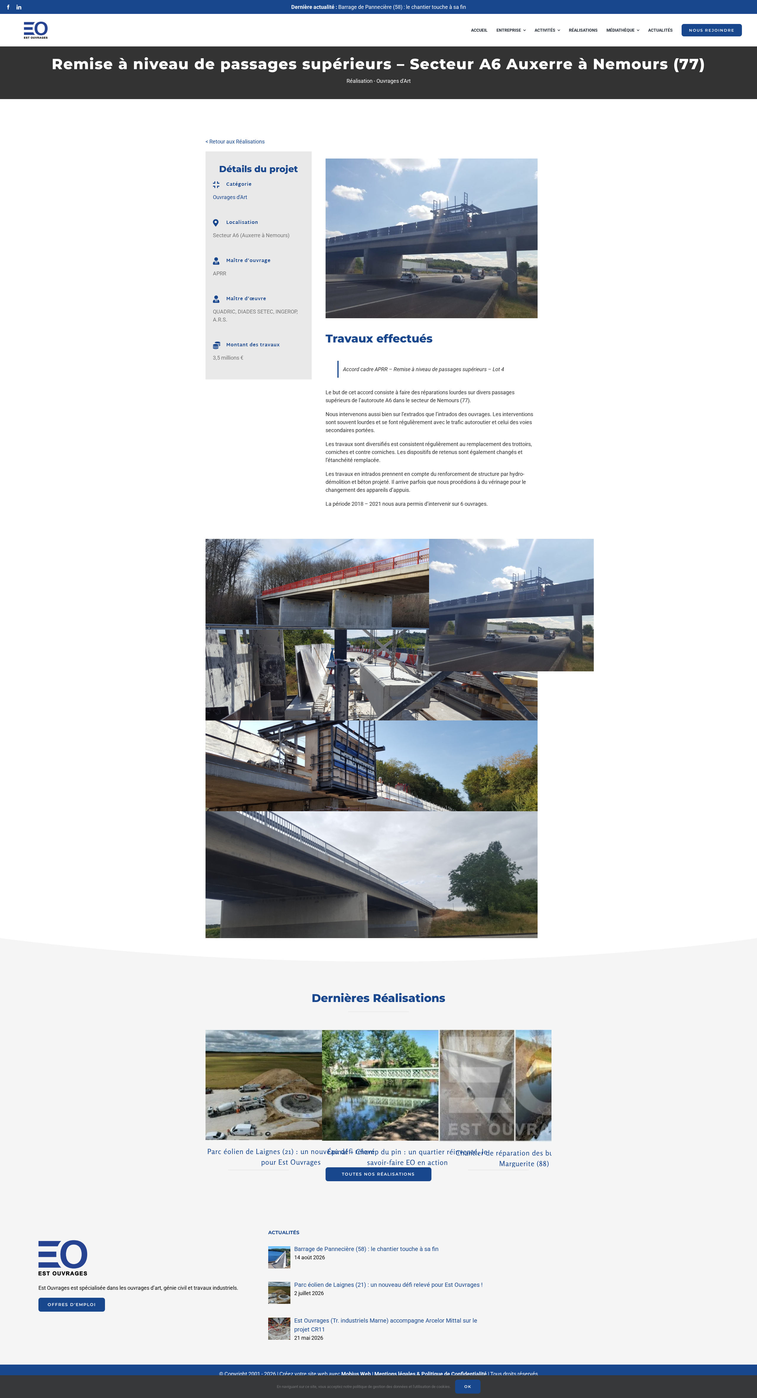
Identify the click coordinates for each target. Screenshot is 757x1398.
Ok (467, 1386)
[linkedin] (19, 7)
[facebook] (8, 7)
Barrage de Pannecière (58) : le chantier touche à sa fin (378, 7)
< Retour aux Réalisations (235, 141)
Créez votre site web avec (325, 1374)
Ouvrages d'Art (393, 81)
